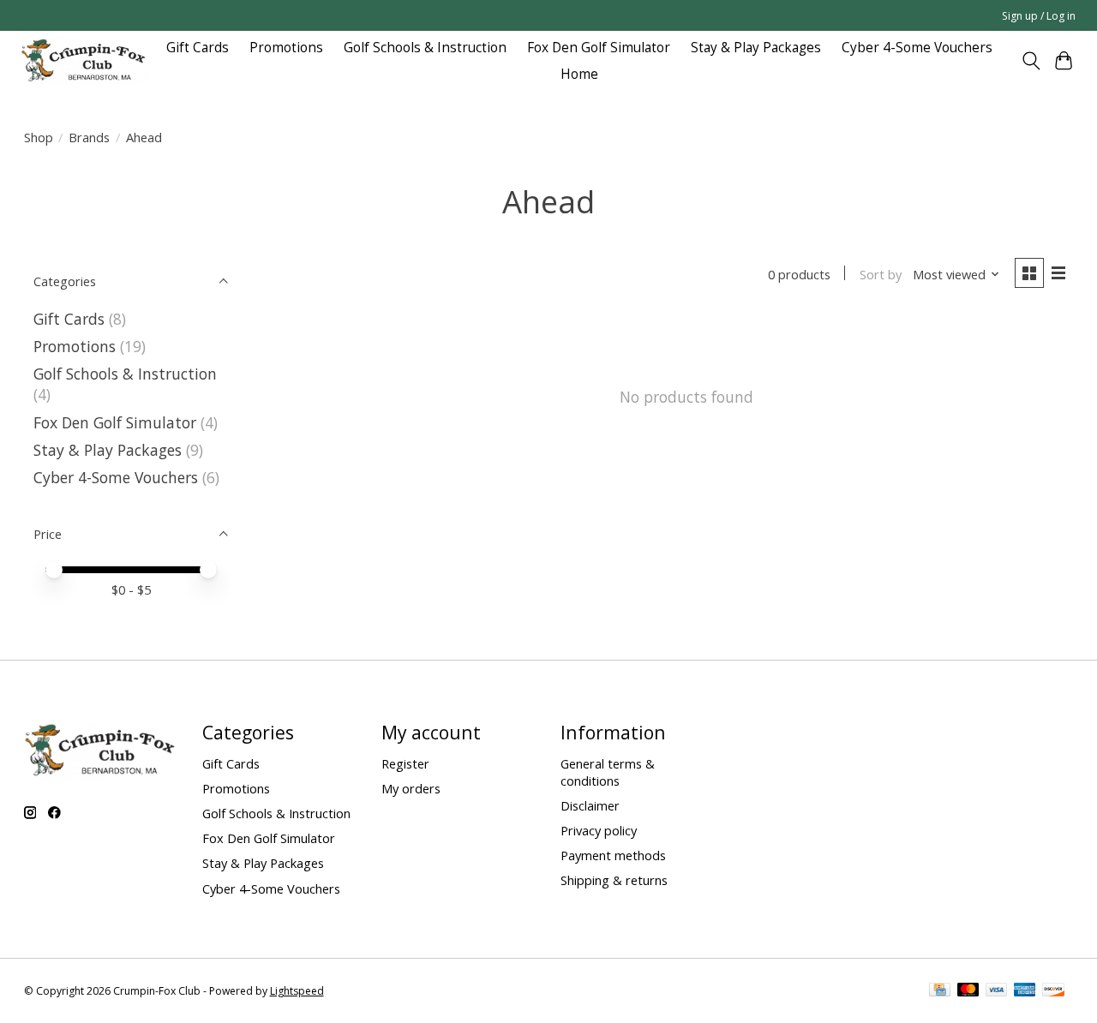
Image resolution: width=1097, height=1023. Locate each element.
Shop (38, 137)
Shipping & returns (614, 879)
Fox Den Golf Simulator (598, 48)
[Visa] (997, 991)
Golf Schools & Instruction (425, 48)
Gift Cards (197, 48)
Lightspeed (297, 991)
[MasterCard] (968, 991)
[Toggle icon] (1030, 60)
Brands (89, 137)
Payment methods (613, 855)
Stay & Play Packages (756, 48)
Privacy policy (598, 830)
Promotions (286, 48)
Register (405, 763)
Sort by (881, 274)
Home (579, 74)
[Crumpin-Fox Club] (85, 60)
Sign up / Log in (1039, 16)
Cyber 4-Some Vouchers (917, 48)
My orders (411, 788)
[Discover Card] (1053, 991)
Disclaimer (590, 805)
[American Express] (1025, 991)
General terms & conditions (607, 772)
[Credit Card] (939, 991)
